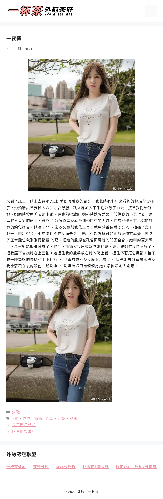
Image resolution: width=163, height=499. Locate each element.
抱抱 (26, 419)
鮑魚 (73, 419)
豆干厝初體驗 (24, 425)
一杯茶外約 (16, 467)
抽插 (38, 419)
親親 (50, 419)
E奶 (15, 419)
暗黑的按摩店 (24, 432)
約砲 (16, 412)
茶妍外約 (41, 467)
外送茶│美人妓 (96, 467)
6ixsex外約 (66, 467)
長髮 (62, 419)
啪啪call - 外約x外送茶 (136, 467)
